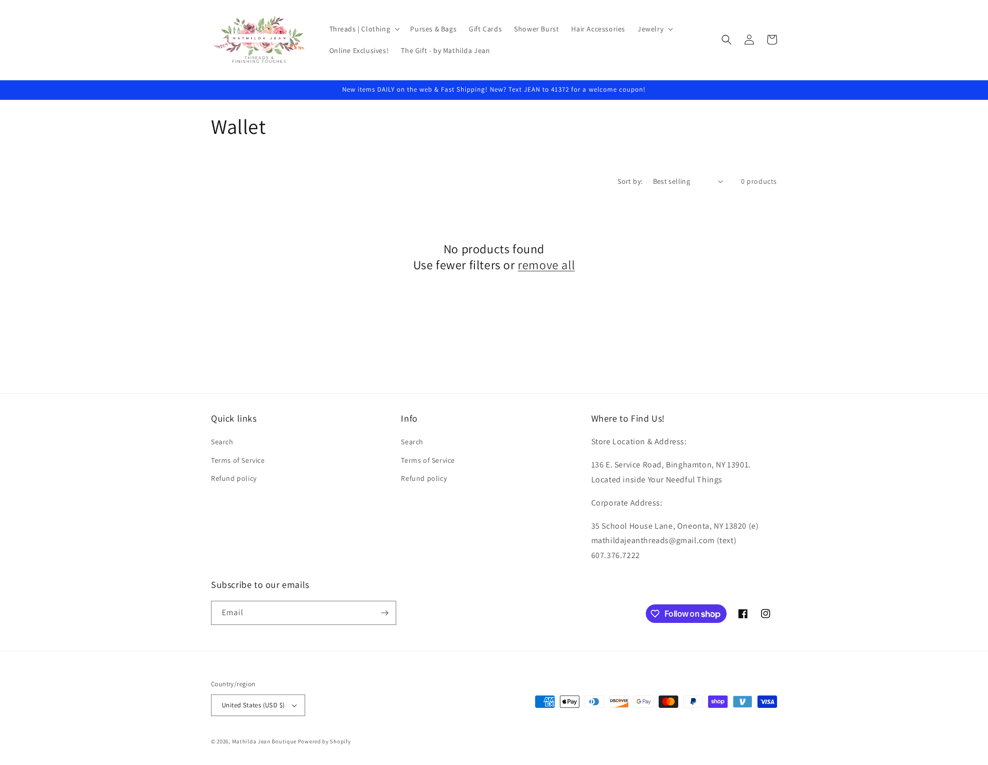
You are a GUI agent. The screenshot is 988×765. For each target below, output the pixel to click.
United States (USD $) (253, 705)
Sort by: (629, 181)
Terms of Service (238, 460)
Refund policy (234, 478)
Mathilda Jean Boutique (264, 741)
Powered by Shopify (324, 741)
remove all (546, 265)
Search (222, 441)
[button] (363, 29)
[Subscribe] (384, 613)
